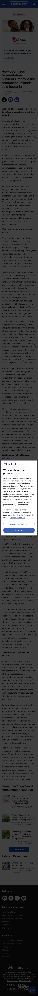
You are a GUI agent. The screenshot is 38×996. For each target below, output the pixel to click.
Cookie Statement (17, 518)
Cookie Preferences (19, 524)
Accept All (19, 530)
